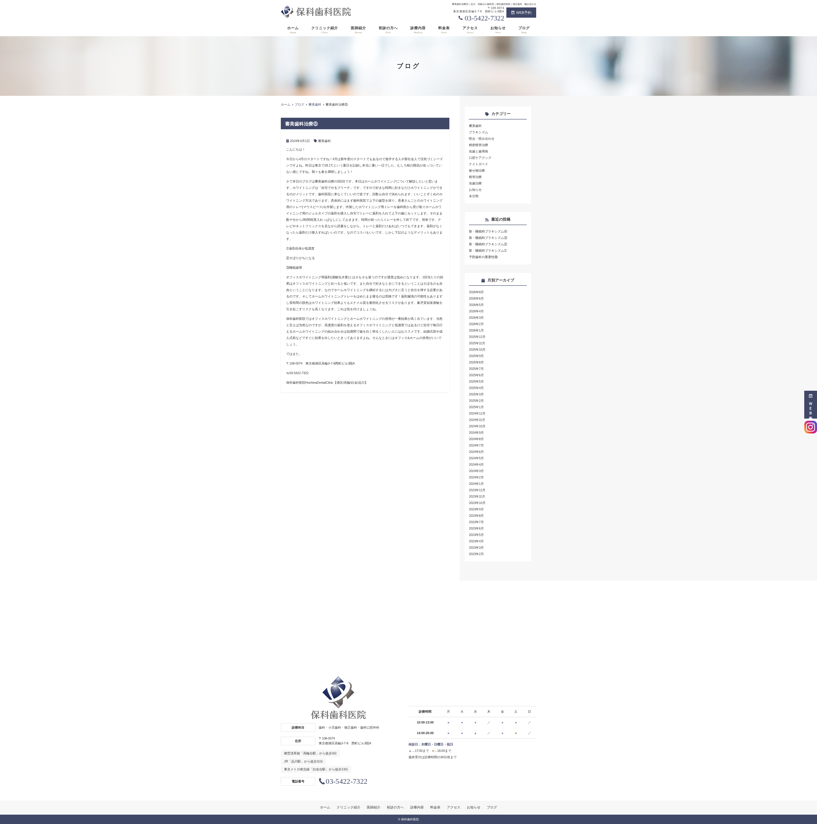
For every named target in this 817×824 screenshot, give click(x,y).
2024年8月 (476, 439)
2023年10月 (477, 503)
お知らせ (498, 30)
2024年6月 (476, 452)
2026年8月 (476, 292)
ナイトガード (478, 164)
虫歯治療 (475, 183)
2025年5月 (476, 381)
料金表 (444, 30)
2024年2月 (476, 477)
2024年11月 (477, 420)
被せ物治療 (477, 170)
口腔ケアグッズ (480, 157)
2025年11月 (477, 343)
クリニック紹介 (324, 30)
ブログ (524, 30)
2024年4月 (476, 464)
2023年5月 (476, 535)
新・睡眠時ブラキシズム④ (488, 231)
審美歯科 (324, 141)
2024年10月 (477, 426)
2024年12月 (477, 413)
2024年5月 (476, 458)
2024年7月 (476, 445)
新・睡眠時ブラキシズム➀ (488, 250)
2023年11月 (477, 496)
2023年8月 (476, 515)
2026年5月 (476, 305)
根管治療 (475, 177)
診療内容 (418, 30)
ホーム (293, 30)
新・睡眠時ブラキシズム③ (488, 238)
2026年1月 (476, 330)
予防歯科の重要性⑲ (483, 257)
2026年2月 (476, 324)
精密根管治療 (478, 145)
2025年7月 (476, 368)
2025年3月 (476, 394)
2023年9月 (476, 509)
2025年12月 (477, 337)
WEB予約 (523, 13)
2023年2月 (476, 554)
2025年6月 (476, 375)
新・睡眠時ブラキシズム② (488, 244)
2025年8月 (476, 362)
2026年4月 (476, 311)
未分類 (473, 196)
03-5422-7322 (484, 18)
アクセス (470, 30)
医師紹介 (358, 30)
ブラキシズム (478, 132)
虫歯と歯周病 (478, 151)
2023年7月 (476, 522)
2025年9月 (476, 356)
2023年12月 (477, 490)
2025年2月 (476, 400)
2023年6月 (476, 528)
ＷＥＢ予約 (810, 407)
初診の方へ (388, 30)
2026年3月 (476, 317)
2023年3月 (476, 547)
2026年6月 (476, 298)
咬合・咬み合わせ (481, 138)
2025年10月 (477, 349)
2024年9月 (476, 432)
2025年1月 (476, 407)
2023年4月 (476, 541)
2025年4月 (476, 388)
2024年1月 (476, 483)
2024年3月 (476, 471)
